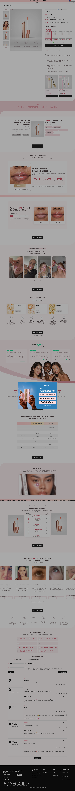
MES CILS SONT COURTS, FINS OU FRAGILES (47, 395)
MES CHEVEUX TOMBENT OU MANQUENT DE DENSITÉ (47, 402)
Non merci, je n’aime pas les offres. (47, 405)
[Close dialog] (56, 383)
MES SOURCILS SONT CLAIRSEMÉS (47, 398)
